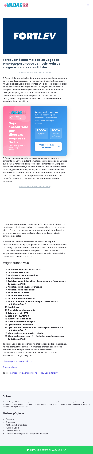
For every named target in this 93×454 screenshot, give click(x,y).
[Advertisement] (35, 94)
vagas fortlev (51, 407)
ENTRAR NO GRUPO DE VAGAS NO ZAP (48, 450)
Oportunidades (10, 401)
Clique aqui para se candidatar (17, 396)
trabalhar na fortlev (34, 407)
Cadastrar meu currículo (46, 181)
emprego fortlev (16, 407)
